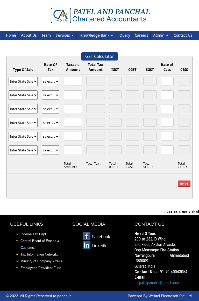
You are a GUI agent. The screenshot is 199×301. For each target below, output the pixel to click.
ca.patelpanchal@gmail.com (156, 282)
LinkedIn (100, 246)
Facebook (101, 237)
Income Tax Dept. (33, 234)
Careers (141, 35)
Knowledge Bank (95, 35)
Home (11, 35)
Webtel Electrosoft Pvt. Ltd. (170, 296)
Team (46, 35)
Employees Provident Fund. (41, 268)
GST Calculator (99, 56)
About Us (29, 35)
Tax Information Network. (39, 254)
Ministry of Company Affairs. (41, 261)
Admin (159, 35)
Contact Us (183, 35)
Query (124, 35)
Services (63, 35)
